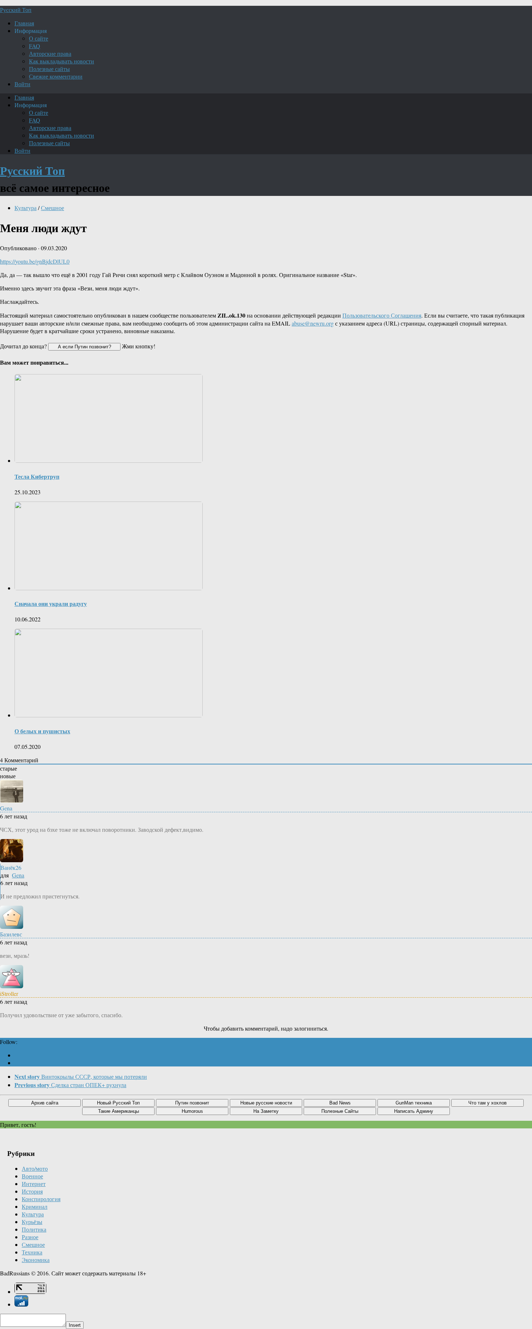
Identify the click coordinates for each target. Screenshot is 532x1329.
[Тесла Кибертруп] (108, 460)
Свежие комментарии (56, 76)
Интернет (34, 1183)
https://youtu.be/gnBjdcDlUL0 (34, 261)
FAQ (34, 46)
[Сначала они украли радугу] (108, 588)
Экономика (36, 1259)
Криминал (34, 1206)
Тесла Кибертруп (36, 476)
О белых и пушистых (42, 731)
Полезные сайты (49, 68)
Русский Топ (15, 9)
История (32, 1191)
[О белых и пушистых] (108, 715)
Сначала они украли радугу (50, 603)
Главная (24, 23)
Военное (32, 1176)
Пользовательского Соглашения (381, 315)
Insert (75, 1325)
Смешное (52, 207)
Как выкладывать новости (61, 61)
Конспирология (41, 1199)
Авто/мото (35, 1168)
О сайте (38, 38)
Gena (18, 875)
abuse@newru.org (313, 323)
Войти (22, 84)
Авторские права (50, 53)
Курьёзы (32, 1221)
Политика (34, 1229)
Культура (25, 207)
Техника (32, 1252)
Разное (30, 1237)
